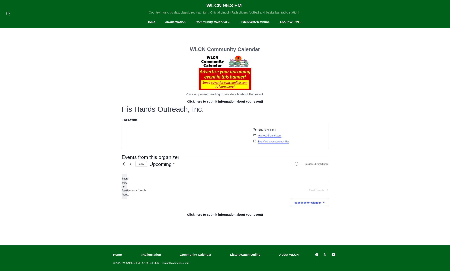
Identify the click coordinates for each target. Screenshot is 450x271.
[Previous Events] (124, 164)
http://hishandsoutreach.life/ (273, 141)
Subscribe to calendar (307, 202)
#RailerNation (175, 22)
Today (141, 163)
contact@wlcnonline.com (175, 263)
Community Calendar (211, 22)
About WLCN (289, 22)
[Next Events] (130, 164)
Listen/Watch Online (254, 22)
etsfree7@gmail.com (269, 135)
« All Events (129, 120)
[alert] (124, 186)
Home (151, 22)
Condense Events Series (316, 163)
